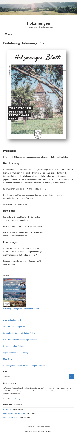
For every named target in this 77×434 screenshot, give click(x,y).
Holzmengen (38, 23)
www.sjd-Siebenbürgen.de (14, 327)
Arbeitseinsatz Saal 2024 (12, 418)
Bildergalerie (19, 399)
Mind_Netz (7, 359)
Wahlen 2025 (7, 409)
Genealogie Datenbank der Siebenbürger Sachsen (24, 365)
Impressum (31, 427)
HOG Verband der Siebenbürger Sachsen (20, 340)
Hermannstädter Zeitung (13, 346)
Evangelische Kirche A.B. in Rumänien (19, 333)
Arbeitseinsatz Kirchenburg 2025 (15, 414)
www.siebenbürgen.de (12, 320)
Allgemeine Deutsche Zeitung (15, 353)
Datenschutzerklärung (43, 427)
